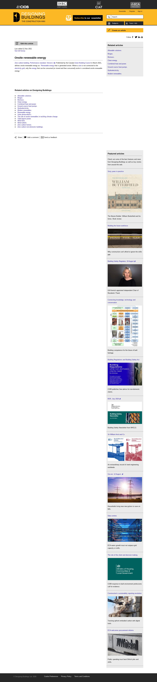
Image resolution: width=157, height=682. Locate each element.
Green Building (79, 63)
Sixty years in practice (116, 171)
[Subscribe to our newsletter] (84, 20)
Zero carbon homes (24, 125)
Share (20, 137)
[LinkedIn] (138, 37)
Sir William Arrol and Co (116, 434)
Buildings (47, 90)
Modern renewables (24, 110)
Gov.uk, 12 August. (114, 474)
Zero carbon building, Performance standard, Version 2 (34, 63)
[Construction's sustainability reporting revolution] (125, 616)
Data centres (112, 516)
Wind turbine (22, 123)
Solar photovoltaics (24, 114)
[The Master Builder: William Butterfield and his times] (125, 212)
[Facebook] (132, 37)
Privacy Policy (66, 676)
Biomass (21, 100)
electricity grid (20, 68)
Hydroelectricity (23, 108)
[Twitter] (135, 37)
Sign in (140, 11)
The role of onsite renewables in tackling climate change (37, 116)
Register (132, 11)
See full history (20, 51)
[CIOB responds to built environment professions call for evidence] (125, 579)
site (80, 65)
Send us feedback (50, 137)
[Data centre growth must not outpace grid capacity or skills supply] (125, 541)
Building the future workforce (118, 226)
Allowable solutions (24, 96)
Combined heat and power (27, 104)
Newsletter (122, 11)
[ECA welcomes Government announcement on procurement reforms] (125, 655)
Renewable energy (47, 65)
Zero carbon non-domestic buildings (30, 127)
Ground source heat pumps (27, 106)
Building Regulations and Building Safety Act (123, 360)
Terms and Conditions (82, 676)
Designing (37, 90)
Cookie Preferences (51, 676)
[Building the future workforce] (125, 247)
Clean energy (22, 102)
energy (34, 68)
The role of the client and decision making (122, 555)
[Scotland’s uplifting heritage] (125, 460)
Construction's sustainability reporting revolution (125, 593)
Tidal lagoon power (24, 119)
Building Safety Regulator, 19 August (121, 261)
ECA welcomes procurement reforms (121, 630)
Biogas (20, 98)
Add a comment (33, 137)
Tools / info (133, 23)
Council (88, 63)
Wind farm (21, 121)
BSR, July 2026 (113, 399)
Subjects (115, 23)
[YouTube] (141, 37)
